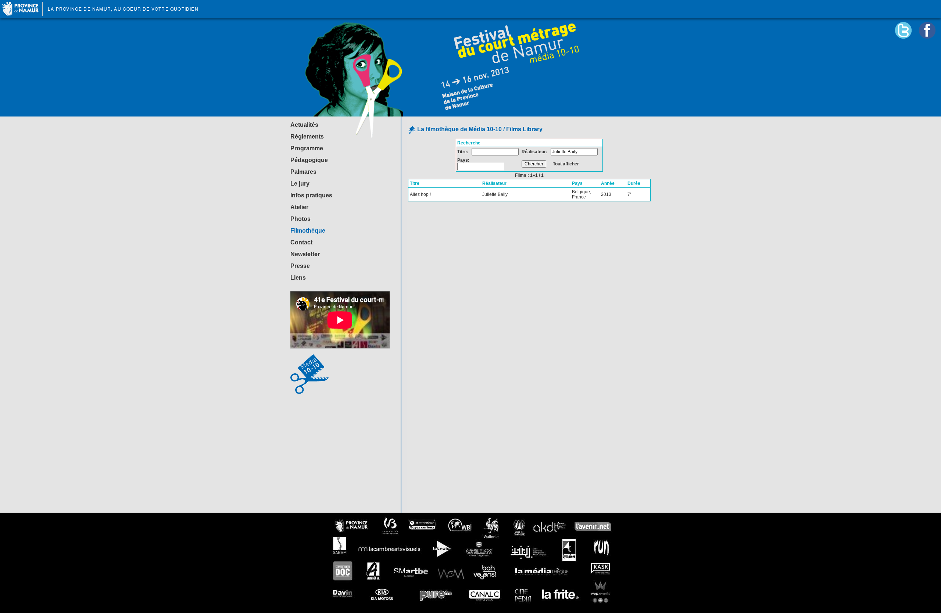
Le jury (300, 183)
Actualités (304, 125)
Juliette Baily (495, 194)
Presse (300, 266)
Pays (577, 183)
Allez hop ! (420, 194)
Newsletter (305, 254)
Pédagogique (309, 160)
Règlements (307, 136)
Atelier (299, 207)
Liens (298, 278)
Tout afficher (566, 163)
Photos (300, 219)
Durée (633, 183)
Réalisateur (494, 183)
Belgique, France (581, 194)
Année (608, 183)
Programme (306, 148)
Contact (301, 242)
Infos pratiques (311, 195)
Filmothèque (307, 230)
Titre (414, 183)
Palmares (303, 172)
